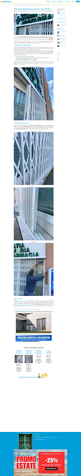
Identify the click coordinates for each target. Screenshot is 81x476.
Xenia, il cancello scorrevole (28, 311)
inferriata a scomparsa (23, 300)
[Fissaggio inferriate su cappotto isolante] (58, 39)
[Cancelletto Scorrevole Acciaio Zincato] (18, 359)
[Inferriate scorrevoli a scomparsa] (58, 43)
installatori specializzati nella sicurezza (23, 304)
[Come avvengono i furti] (58, 32)
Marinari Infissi (39, 42)
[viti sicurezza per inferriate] (58, 36)
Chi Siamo (67, 1)
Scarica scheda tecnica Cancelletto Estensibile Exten (25, 309)
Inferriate (48, 1)
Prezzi (54, 1)
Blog (73, 1)
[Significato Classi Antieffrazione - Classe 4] (58, 29)
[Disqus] (34, 391)
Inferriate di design (62, 45)
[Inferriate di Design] (58, 46)
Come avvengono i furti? (63, 31)
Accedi (78, 1)
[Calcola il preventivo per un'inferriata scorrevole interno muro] (33, 341)
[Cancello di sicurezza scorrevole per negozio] (33, 332)
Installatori (60, 1)
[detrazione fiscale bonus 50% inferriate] (58, 19)
